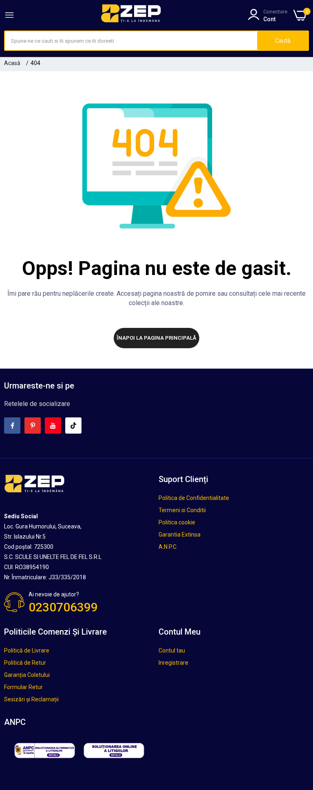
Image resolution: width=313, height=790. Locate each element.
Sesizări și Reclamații (31, 699)
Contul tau (172, 650)
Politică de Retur (25, 662)
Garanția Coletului (27, 675)
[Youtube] (53, 425)
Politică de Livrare (26, 650)
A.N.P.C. (168, 546)
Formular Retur (23, 687)
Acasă (12, 63)
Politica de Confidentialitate (194, 498)
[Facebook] (12, 425)
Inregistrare (173, 662)
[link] (297, 723)
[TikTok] (73, 425)
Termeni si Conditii (182, 510)
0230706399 (63, 607)
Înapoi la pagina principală (156, 338)
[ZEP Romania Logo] (131, 15)
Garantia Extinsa (180, 534)
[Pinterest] (32, 425)
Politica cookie (177, 522)
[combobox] (131, 40)
